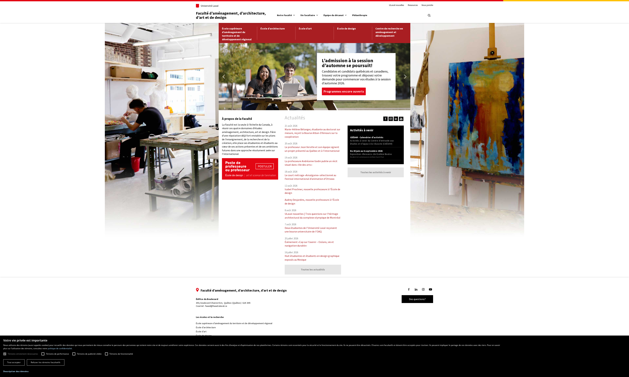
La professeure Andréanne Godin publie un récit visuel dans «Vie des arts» (311, 162)
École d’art (305, 28)
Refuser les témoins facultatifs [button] (45, 362)
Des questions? (417, 299)
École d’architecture (272, 28)
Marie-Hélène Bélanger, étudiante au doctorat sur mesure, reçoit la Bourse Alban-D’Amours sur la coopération (312, 133)
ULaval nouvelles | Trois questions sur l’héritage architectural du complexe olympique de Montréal (312, 215)
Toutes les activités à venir (375, 172)
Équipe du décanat (334, 15)
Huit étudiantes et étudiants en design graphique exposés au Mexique (312, 257)
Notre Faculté (284, 15)
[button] (223, 76)
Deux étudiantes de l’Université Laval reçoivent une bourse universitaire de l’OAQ (311, 229)
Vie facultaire (307, 15)
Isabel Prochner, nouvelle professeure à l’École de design (312, 191)
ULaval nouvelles (396, 5)
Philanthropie (359, 15)
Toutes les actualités (313, 269)
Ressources (413, 5)
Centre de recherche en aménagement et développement (389, 32)
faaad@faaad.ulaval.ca (216, 305)
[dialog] (314, 356)
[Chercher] (429, 15)
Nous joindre (427, 5)
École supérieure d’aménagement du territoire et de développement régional (237, 34)
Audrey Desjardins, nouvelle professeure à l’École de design (312, 201)
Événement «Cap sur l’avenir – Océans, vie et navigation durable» (309, 243)
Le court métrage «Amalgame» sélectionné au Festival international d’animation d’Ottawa (310, 177)
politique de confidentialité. (60, 348)
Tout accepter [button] (14, 362)
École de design (346, 28)
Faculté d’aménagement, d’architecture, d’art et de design (231, 15)
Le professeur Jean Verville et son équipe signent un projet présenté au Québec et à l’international (312, 148)
